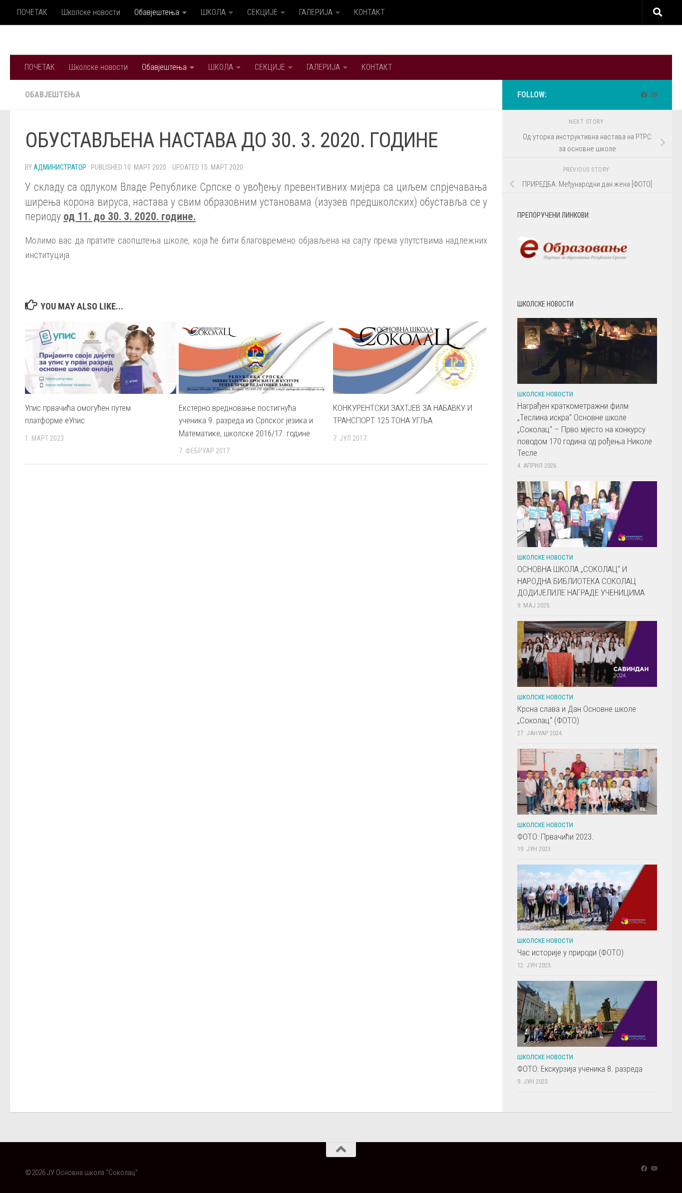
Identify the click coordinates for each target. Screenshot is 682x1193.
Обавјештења (156, 12)
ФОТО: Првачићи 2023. (555, 837)
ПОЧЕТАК (32, 12)
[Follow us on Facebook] (644, 95)
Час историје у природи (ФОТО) (570, 952)
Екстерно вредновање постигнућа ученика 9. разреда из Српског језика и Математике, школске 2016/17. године (246, 420)
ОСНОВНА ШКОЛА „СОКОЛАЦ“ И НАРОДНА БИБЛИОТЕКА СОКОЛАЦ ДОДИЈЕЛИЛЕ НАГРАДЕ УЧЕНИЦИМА (581, 580)
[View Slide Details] (572, 249)
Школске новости (90, 12)
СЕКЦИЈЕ (262, 12)
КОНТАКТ (369, 12)
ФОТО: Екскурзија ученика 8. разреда (580, 1069)
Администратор (59, 167)
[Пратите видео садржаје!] (654, 95)
